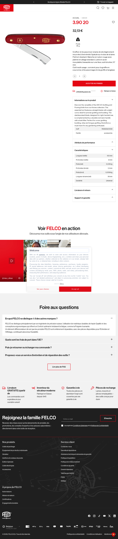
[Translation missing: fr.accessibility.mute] (18, 278)
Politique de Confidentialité (100, 425)
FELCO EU (12, 534)
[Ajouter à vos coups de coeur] (113, 22)
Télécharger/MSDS (67, 473)
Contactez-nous (66, 447)
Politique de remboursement (70, 462)
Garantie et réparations (68, 450)
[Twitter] (109, 516)
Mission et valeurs (8, 495)
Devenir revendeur (67, 469)
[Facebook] (89, 516)
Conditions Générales (80, 425)
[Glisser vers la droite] (84, 2)
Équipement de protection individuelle (14, 450)
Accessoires (6, 469)
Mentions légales (110, 534)
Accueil (76, 18)
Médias (63, 481)
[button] (97, 7)
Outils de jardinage (8, 447)
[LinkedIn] (114, 516)
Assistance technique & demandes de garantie (76, 454)
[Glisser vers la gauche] (33, 2)
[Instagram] (94, 516)
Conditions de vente (67, 466)
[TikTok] (99, 516)
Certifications (6, 499)
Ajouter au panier (94, 83)
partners (42, 255)
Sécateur (5, 454)
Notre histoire (7, 492)
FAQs (63, 477)
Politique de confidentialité (75, 534)
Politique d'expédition (68, 458)
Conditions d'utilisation (94, 534)
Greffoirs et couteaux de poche (12, 458)
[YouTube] (104, 516)
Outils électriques (8, 466)
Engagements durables (10, 503)
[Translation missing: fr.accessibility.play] (12, 261)
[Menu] (113, 7)
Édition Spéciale (7, 462)
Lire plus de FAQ (59, 367)
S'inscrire (108, 418)
